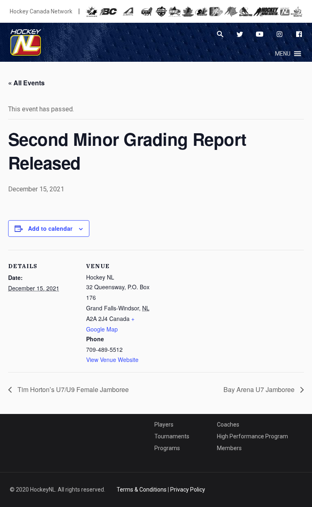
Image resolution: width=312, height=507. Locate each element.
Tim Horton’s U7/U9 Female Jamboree (72, 389)
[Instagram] (279, 34)
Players (163, 424)
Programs (167, 448)
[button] (282, 54)
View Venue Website (112, 359)
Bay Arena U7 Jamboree (259, 389)
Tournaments (171, 436)
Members (229, 448)
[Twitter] (239, 34)
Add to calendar (50, 228)
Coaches (228, 424)
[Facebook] (299, 34)
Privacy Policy (187, 489)
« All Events (26, 82)
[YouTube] (259, 34)
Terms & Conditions (142, 489)
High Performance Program (252, 436)
